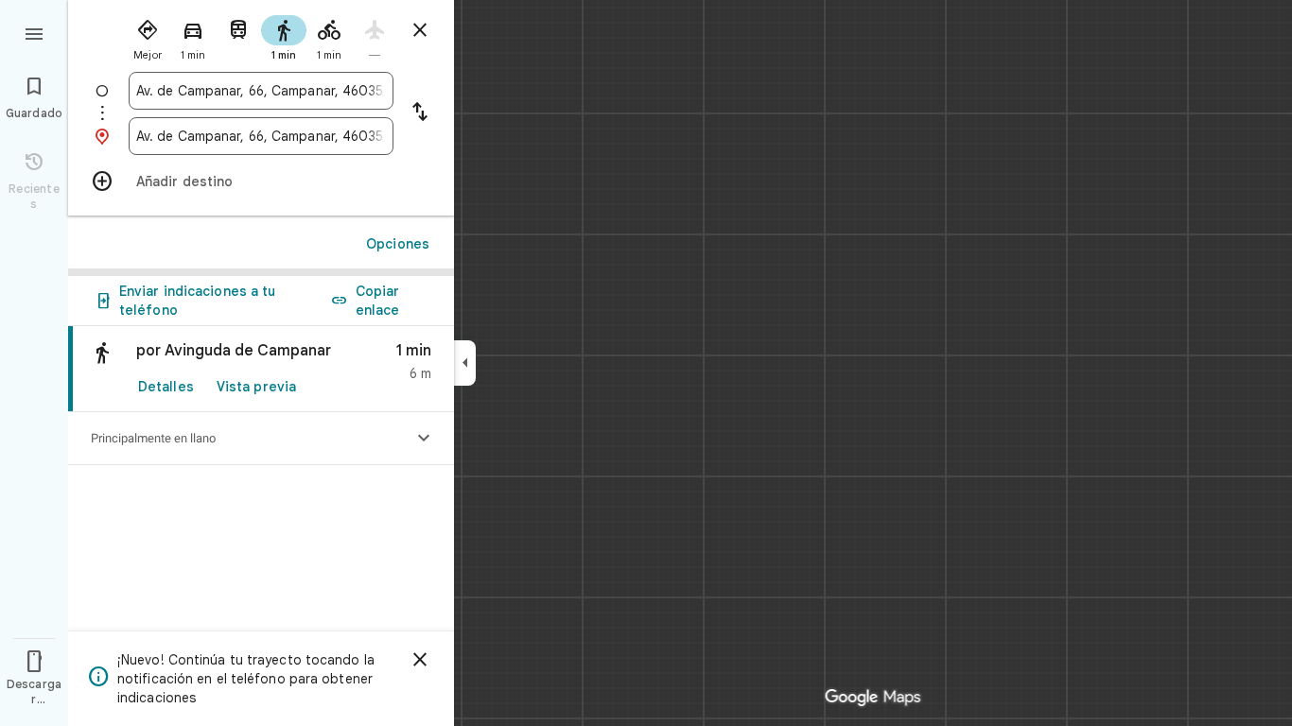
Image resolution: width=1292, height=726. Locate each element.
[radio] (147, 35)
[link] (261, 369)
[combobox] (261, 91)
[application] (646, 363)
